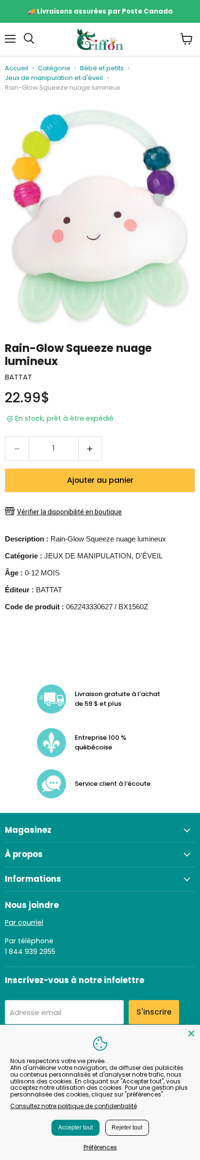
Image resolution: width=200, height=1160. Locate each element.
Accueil (16, 68)
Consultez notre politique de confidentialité (73, 1106)
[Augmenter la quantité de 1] (90, 448)
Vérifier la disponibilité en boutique (69, 512)
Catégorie (54, 68)
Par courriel (24, 922)
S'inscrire (153, 1011)
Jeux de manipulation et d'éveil (54, 78)
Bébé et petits (102, 68)
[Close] (191, 1033)
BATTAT (18, 377)
